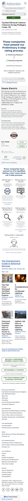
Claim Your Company (9, 162)
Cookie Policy (6, 474)
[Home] (3, 4)
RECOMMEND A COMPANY (14, 370)
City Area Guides (7, 464)
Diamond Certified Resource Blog (13, 411)
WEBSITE (22, 146)
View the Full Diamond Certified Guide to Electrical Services (12, 350)
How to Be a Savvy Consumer (12, 415)
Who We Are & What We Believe (13, 434)
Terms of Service (7, 470)
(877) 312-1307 (6, 485)
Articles (4, 419)
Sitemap (5, 398)
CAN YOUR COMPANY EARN (14, 378)
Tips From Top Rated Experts (12, 413)
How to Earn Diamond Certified (13, 445)
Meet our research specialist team (14, 252)
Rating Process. (12, 82)
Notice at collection (7, 499)
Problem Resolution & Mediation (13, 417)
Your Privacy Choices (12, 496)
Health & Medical (8, 457)
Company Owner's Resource (12, 443)
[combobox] (15, 11)
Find (13, 17)
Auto (3, 455)
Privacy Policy (7, 472)
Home (4, 453)
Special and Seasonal (9, 462)
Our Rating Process (8, 394)
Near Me (5, 396)
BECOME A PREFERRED (14, 360)
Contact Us (5, 436)
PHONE (22, 142)
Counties (5, 400)
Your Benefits (6, 425)
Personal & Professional (10, 459)
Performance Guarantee (10, 428)
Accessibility (6, 476)
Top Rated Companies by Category (14, 392)
